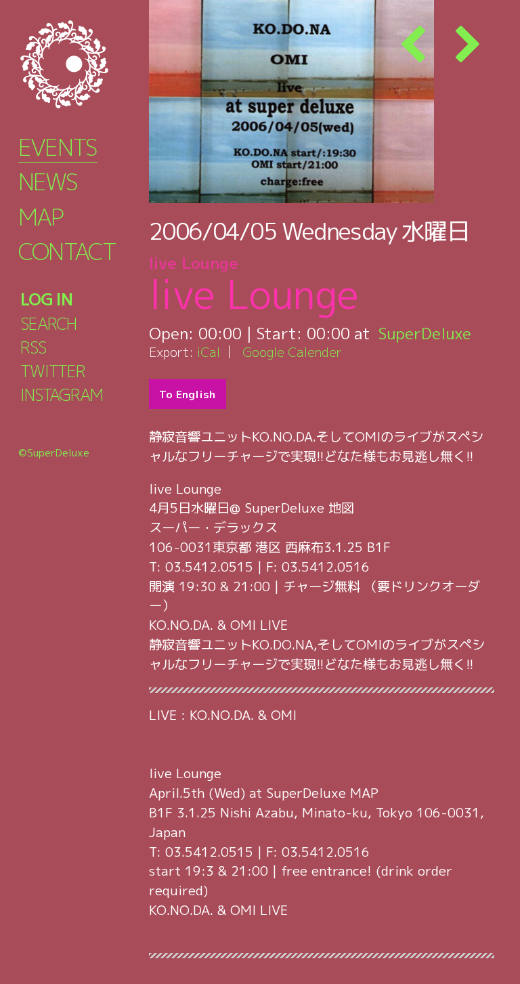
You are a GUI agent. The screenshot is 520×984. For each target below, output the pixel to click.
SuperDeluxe (424, 333)
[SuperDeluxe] (81, 64)
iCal (208, 352)
